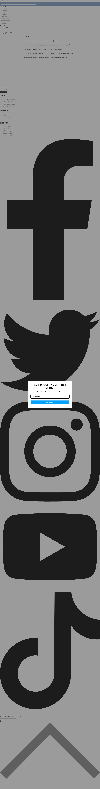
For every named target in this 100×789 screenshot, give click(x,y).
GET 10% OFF (50, 402)
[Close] (70, 382)
